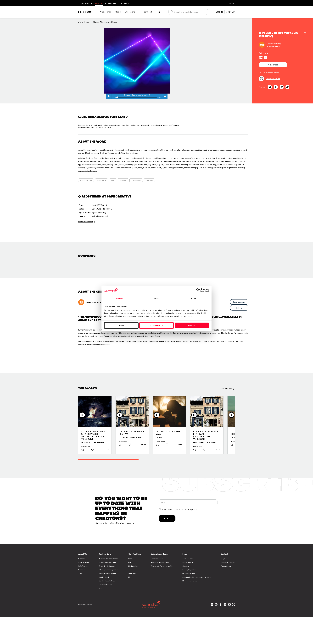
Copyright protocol (189, 570)
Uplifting (149, 180)
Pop (112, 180)
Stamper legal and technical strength (196, 577)
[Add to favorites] (305, 33)
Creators (98, 3)
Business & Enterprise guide (162, 566)
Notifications (133, 566)
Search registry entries (107, 573)
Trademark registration (107, 562)
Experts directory (105, 584)
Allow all (191, 325)
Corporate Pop (86, 180)
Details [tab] (157, 298)
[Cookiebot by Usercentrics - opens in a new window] (198, 290)
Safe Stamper (110, 3)
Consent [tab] (119, 298)
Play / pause (109, 96)
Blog (126, 3)
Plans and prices (157, 559)
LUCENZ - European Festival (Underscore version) (205, 435)
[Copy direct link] (287, 87)
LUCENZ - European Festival (131, 432)
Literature (130, 12)
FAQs (223, 559)
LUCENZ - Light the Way (168, 432)
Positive (123, 180)
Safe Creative (86, 3)
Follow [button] (239, 308)
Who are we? (83, 559)
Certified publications (107, 581)
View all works (227, 389)
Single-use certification (160, 562)
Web (130, 559)
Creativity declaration (107, 566)
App (130, 570)
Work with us (226, 566)
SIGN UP (230, 12)
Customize (155, 325)
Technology (136, 180)
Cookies (185, 566)
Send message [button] (239, 302)
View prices (273, 65)
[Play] (82, 415)
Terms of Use (187, 559)
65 (145, 444)
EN (230, 3)
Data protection (188, 573)
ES (233, 3)
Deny (121, 325)
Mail (129, 562)
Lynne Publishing (274, 43)
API (100, 588)
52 (182, 444)
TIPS (120, 3)
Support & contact (228, 562)
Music (118, 12)
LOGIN (219, 12)
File (129, 577)
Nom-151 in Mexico (189, 581)
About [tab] (193, 298)
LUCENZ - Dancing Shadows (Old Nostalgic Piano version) (93, 435)
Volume (165, 96)
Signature (132, 573)
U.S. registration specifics (108, 570)
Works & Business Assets (108, 559)
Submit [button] (167, 518)
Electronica (101, 180)
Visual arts (105, 12)
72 (107, 449)
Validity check (104, 577)
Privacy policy (187, 562)
